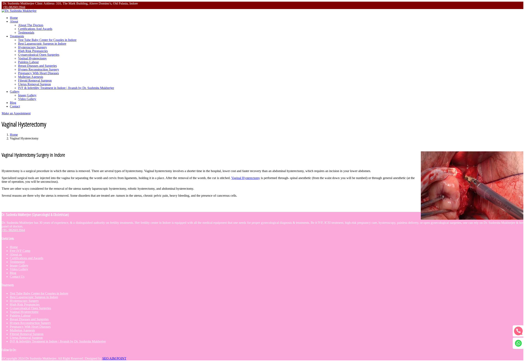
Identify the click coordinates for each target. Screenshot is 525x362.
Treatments (17, 36)
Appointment (16, 113)
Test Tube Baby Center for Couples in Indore (47, 40)
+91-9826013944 (14, 7)
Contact (15, 106)
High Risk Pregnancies (33, 51)
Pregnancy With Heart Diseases (38, 73)
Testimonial (17, 262)
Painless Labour (28, 62)
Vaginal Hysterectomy (32, 58)
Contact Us (17, 276)
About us (16, 254)
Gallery (14, 91)
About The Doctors (30, 25)
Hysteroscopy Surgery (32, 47)
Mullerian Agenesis (30, 77)
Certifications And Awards (35, 29)
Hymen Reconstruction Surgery (38, 69)
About (14, 21)
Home (14, 17)
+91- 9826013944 (13, 230)
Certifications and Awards (26, 258)
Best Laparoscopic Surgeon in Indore (42, 43)
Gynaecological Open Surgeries (38, 54)
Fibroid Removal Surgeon (35, 80)
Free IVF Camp (20, 250)
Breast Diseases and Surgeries (37, 65)
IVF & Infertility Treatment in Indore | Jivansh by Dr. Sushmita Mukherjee (66, 88)
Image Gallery (27, 95)
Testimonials (26, 32)
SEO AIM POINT (114, 358)
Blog (13, 102)
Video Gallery (27, 99)
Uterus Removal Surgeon (34, 84)
